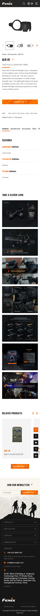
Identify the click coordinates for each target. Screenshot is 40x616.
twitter (36, 449)
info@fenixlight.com (15, 563)
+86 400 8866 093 (14, 553)
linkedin (36, 455)
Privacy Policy (9, 606)
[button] (3, 46)
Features (5, 128)
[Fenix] (7, 3)
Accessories (12, 54)
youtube (36, 442)
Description (26, 128)
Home (4, 54)
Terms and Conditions (28, 606)
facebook (36, 436)
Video (34, 128)
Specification (15, 128)
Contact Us (18, 102)
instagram (36, 429)
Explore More (19, 466)
